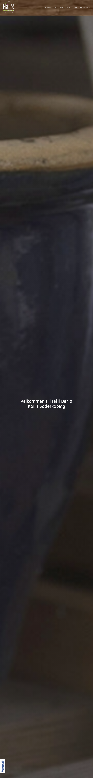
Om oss (62, 7)
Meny (56, 7)
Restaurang (48, 7)
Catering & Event (72, 7)
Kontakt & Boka (85, 7)
